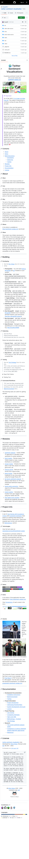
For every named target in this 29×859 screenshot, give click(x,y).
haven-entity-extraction (11, 486)
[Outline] (27, 60)
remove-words (9, 469)
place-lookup (8, 473)
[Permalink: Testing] (1, 360)
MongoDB (7, 270)
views (5, 43)
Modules (7, 164)
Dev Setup (11, 264)
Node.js (23, 268)
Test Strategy (12, 362)
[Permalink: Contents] (1, 149)
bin (5, 25)
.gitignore (6, 46)
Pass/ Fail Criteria (9, 374)
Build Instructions (9, 156)
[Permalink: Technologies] (1, 526)
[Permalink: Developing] (1, 261)
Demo (6, 154)
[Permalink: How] (1, 186)
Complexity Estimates (15, 516)
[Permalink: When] (1, 232)
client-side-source (8, 28)
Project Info (8, 166)
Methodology (8, 523)
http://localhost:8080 (13, 327)
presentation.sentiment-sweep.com (12, 683)
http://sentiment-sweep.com (10, 229)
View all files (14, 55)
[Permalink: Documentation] (1, 689)
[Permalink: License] (1, 738)
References (10, 732)
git (14, 270)
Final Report (8, 678)
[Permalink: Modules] (1, 439)
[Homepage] (14, 2)
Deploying (10, 159)
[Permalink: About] (1, 174)
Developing (10, 157)
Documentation (9, 168)
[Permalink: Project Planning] (1, 511)
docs (5, 31)
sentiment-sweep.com (14, 79)
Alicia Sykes (14, 744)
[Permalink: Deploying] (1, 331)
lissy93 (5, 7)
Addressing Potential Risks (14, 704)
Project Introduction (12, 702)
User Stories (10, 712)
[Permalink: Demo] (1, 595)
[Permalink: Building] (1, 257)
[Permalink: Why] (1, 199)
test (5, 40)
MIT (3, 745)
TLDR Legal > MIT (14, 748)
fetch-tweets (8, 458)
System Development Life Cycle (16, 706)
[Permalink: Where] (1, 224)
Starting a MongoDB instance (13, 316)
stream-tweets (9, 464)
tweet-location (9, 492)
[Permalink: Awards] (1, 619)
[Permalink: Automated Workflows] (1, 381)
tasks (5, 37)
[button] (25, 752)
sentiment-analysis (10, 452)
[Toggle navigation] (2, 2)
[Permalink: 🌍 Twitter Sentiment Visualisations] (1, 69)
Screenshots (9, 602)
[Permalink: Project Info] (1, 507)
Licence (9, 709)
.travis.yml (6, 49)
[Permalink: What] (1, 178)
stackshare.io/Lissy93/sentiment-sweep (13, 531)
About (6, 151)
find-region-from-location (12, 497)
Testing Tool (7, 377)
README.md (7, 52)
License (7, 170)
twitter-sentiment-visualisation (11, 9)
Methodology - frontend (14, 719)
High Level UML (11, 717)
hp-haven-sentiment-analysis (13, 479)
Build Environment (9, 388)
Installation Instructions (13, 694)
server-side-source (9, 34)
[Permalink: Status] (1, 584)
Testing (9, 162)
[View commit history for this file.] (25, 22)
